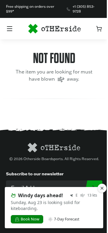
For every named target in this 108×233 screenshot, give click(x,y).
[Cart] (99, 29)
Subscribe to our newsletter (35, 174)
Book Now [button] (30, 219)
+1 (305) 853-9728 (83, 8)
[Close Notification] (102, 188)
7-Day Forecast (66, 219)
